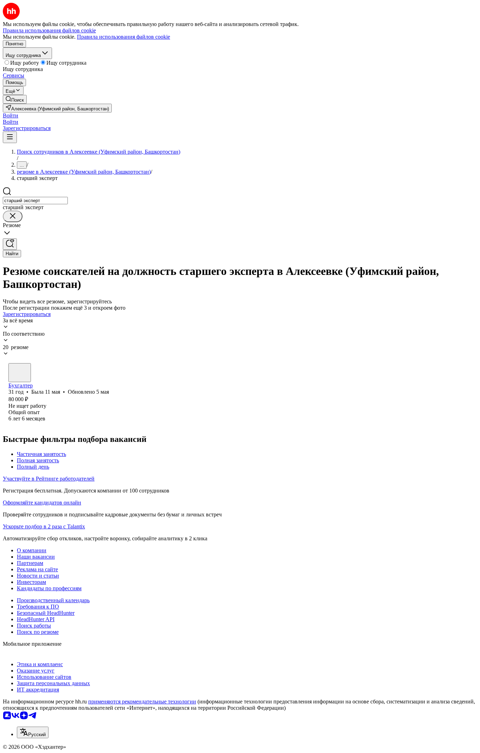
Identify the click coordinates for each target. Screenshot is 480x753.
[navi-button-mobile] (10, 137)
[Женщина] (19, 372)
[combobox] (35, 200)
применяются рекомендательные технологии (142, 701)
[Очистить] (12, 216)
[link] (15, 99)
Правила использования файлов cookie (123, 37)
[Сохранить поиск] (10, 244)
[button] (10, 115)
